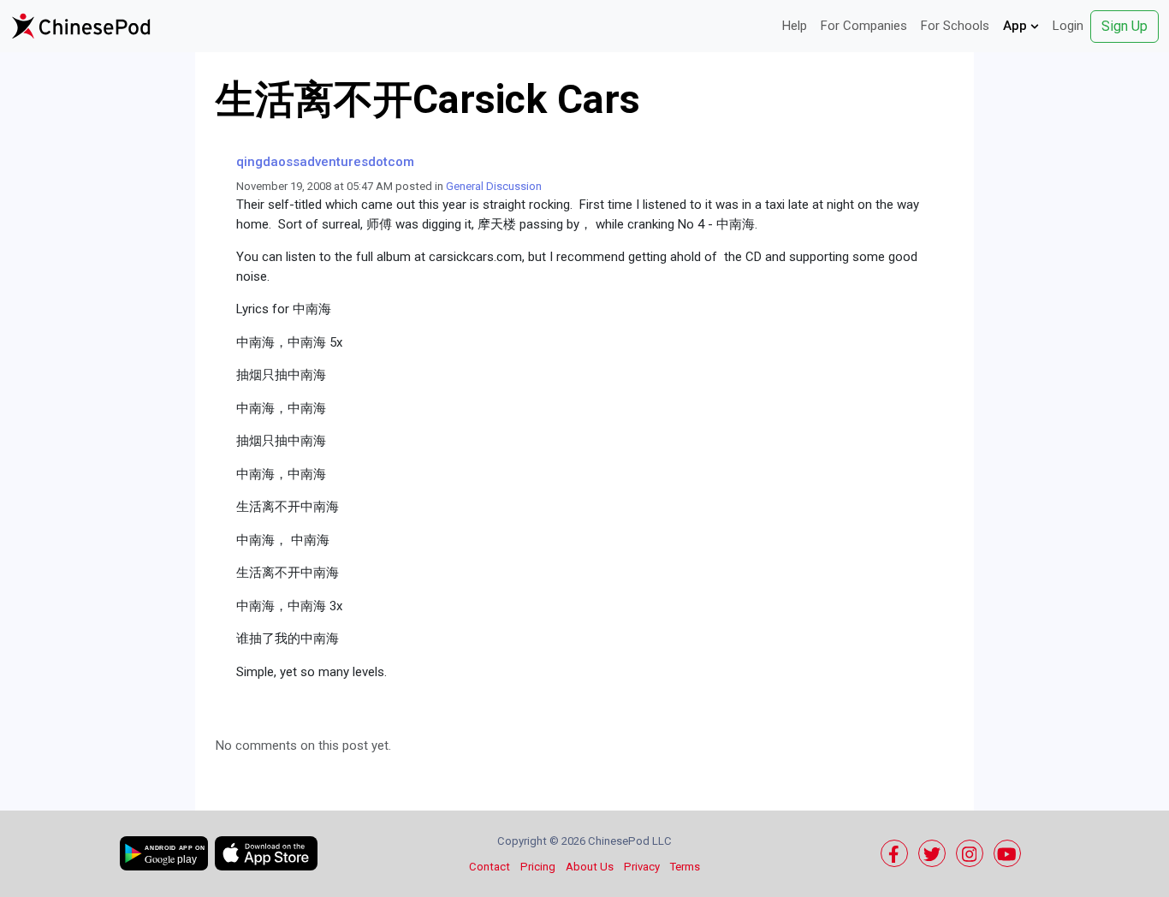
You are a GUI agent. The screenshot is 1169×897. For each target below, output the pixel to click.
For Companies (864, 25)
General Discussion (494, 186)
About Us (590, 866)
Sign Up (1124, 26)
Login (1068, 25)
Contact (489, 866)
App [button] (1016, 25)
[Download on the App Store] (266, 853)
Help (794, 25)
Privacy (642, 866)
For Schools (955, 25)
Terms (685, 866)
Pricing (537, 866)
